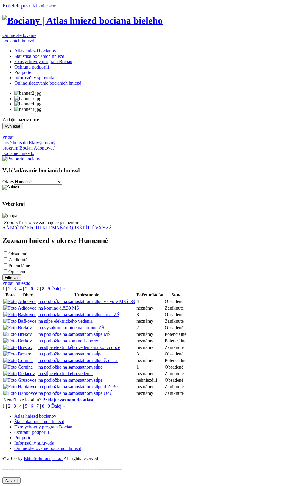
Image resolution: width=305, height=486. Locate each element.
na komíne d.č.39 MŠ (58, 307)
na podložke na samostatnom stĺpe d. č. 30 (78, 386)
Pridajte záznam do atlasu (68, 399)
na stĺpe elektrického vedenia (65, 321)
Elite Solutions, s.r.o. (43, 458)
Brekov (25, 327)
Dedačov (26, 373)
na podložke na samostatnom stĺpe (70, 353)
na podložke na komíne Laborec (68, 340)
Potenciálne (19, 265)
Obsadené (17, 253)
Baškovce (27, 314)
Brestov (25, 347)
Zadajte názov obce (20, 119)
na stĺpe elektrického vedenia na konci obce (79, 347)
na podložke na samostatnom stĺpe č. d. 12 (78, 360)
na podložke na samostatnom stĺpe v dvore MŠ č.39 (86, 301)
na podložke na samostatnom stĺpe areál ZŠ (78, 314)
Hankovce (27, 386)
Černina (25, 360)
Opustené (17, 271)
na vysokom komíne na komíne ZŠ (71, 327)
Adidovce (27, 301)
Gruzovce (27, 380)
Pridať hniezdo (16, 283)
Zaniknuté (17, 259)
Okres (8, 181)
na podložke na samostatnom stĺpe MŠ (74, 334)
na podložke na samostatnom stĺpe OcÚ (75, 393)
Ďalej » (58, 288)
